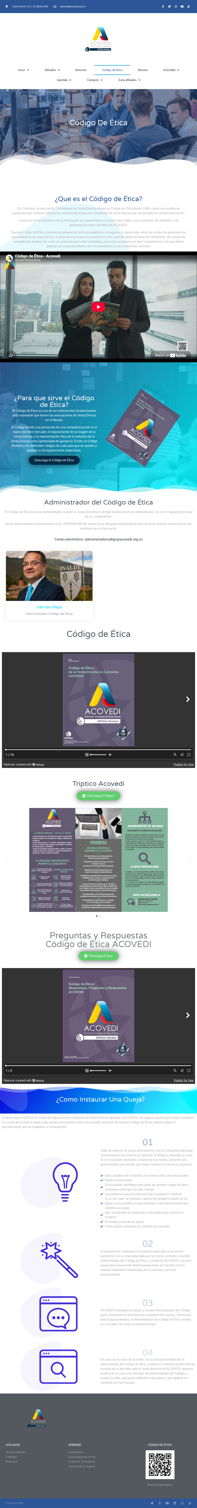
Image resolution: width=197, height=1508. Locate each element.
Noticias (80, 70)
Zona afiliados (127, 80)
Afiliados (50, 70)
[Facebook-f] (163, 6)
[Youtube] (182, 6)
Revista (143, 70)
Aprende (62, 80)
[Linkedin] (174, 1503)
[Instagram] (176, 6)
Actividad (169, 70)
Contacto (93, 80)
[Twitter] (169, 6)
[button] (6, 860)
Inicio (21, 70)
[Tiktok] (188, 6)
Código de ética (112, 70)
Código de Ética (160, 1445)
